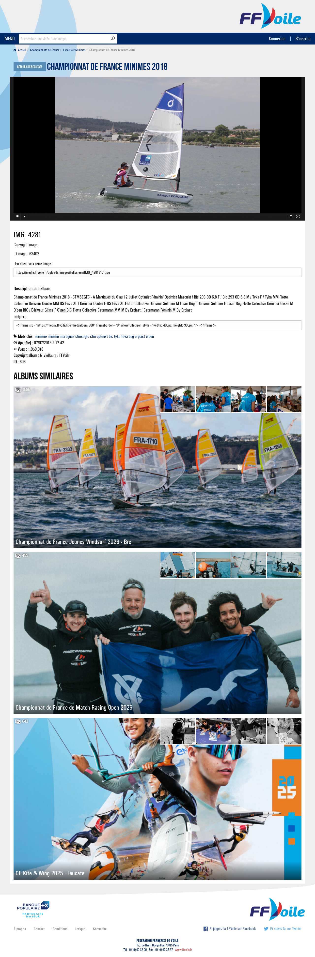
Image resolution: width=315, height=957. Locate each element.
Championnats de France (44, 50)
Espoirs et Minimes (74, 50)
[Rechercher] (113, 38)
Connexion (277, 38)
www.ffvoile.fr (183, 950)
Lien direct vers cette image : (33, 263)
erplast (140, 336)
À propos (20, 929)
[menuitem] (21, 50)
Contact (39, 929)
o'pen (150, 336)
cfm (93, 336)
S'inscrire (303, 38)
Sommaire (100, 929)
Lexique (80, 929)
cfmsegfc (82, 336)
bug (131, 336)
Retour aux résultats (29, 67)
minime (53, 336)
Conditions (60, 929)
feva (124, 336)
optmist (102, 336)
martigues (67, 336)
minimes (41, 336)
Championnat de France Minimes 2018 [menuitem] (112, 50)
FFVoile (270, 15)
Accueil (21, 50)
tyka (117, 336)
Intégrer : (20, 316)
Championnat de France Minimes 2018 (107, 68)
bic (111, 336)
